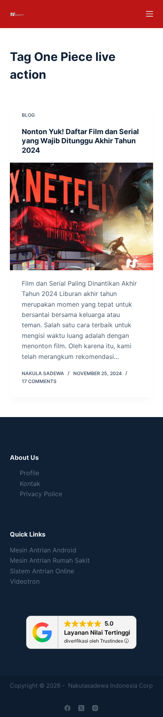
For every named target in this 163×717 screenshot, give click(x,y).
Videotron (25, 581)
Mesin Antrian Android (43, 550)
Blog (28, 115)
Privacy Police (41, 494)
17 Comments (39, 381)
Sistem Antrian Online (42, 571)
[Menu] (149, 13)
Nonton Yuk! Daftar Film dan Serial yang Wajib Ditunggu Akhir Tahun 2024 (80, 140)
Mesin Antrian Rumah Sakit (50, 560)
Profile (29, 473)
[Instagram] (95, 708)
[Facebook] (67, 708)
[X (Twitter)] (81, 708)
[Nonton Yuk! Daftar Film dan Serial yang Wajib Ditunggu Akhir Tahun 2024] (82, 216)
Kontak (30, 483)
